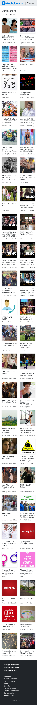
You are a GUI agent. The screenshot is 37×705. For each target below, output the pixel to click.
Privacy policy (9, 693)
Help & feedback (10, 679)
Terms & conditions (11, 691)
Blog (6, 683)
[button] (30, 3)
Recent (12, 14)
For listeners (10, 670)
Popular (4, 14)
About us (7, 676)
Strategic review (10, 688)
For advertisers (11, 667)
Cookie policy (9, 695)
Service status (9, 681)
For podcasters (11, 664)
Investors (7, 686)
